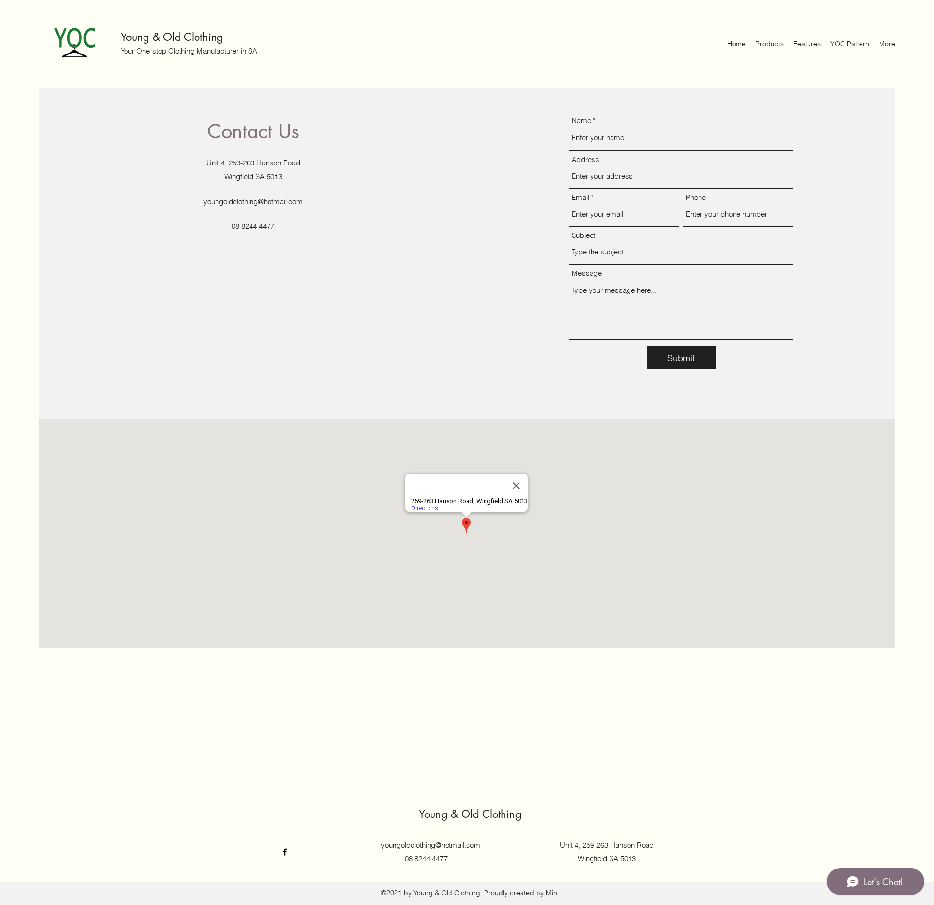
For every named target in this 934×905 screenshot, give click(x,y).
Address (585, 159)
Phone (696, 197)
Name (581, 120)
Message (587, 273)
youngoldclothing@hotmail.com (253, 201)
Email (580, 197)
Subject (583, 235)
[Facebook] (284, 852)
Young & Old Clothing (172, 37)
